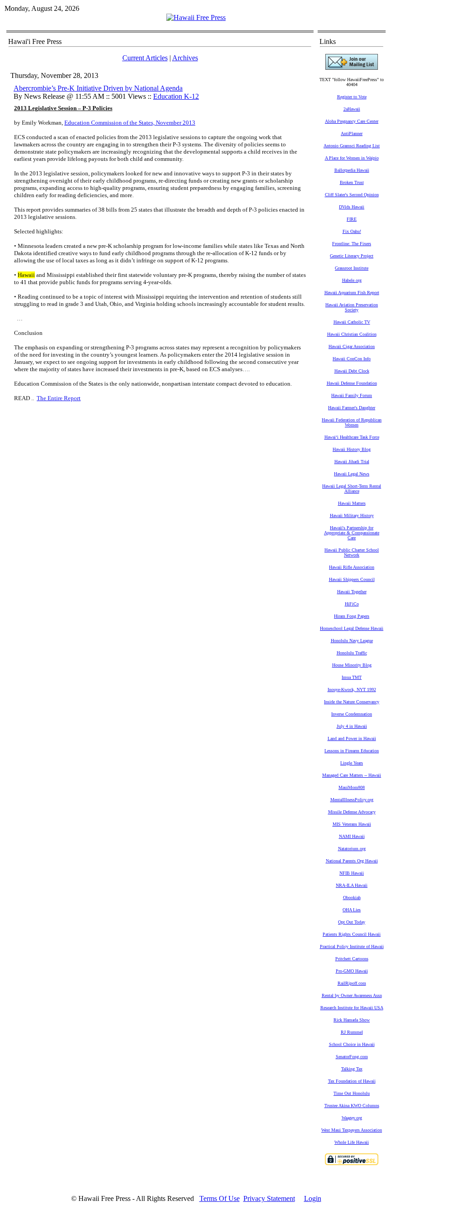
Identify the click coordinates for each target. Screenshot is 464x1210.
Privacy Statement (269, 1198)
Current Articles (145, 58)
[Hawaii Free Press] (196, 17)
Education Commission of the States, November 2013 (129, 122)
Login (312, 1198)
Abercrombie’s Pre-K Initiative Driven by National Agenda (98, 88)
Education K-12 (176, 96)
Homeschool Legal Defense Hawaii (351, 628)
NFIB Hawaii (351, 873)
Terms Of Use (219, 1198)
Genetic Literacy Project (351, 255)
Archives (185, 58)
